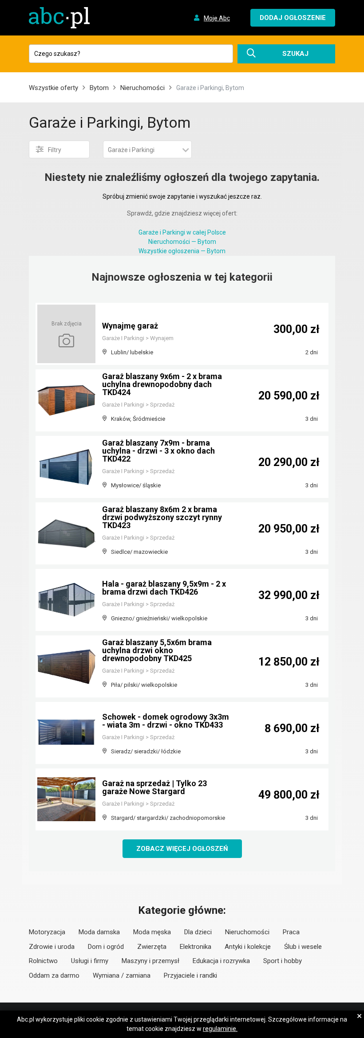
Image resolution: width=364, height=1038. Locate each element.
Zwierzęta (151, 947)
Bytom (99, 88)
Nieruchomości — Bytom (182, 241)
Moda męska (152, 932)
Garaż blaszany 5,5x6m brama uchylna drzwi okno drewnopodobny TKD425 (157, 650)
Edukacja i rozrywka (221, 961)
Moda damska (99, 932)
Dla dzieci (198, 932)
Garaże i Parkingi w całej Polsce (182, 232)
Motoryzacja (47, 932)
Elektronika (195, 947)
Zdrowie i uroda (52, 947)
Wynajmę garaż (130, 325)
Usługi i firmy (89, 961)
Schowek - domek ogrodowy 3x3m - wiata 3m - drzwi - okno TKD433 (165, 720)
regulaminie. (220, 1028)
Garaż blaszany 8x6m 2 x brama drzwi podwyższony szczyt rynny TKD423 (162, 517)
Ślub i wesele (303, 947)
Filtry (54, 149)
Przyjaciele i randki (190, 975)
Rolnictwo (43, 961)
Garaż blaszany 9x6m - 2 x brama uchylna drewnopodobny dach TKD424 (162, 384)
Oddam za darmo (54, 975)
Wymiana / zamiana (121, 975)
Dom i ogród (106, 947)
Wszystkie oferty (53, 88)
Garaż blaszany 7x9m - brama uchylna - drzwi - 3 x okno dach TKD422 (158, 450)
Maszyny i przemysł (150, 961)
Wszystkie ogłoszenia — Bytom (182, 251)
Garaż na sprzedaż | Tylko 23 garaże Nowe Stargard (154, 787)
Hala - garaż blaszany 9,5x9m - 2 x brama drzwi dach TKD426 (164, 587)
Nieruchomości (142, 88)
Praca (291, 932)
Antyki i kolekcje (248, 947)
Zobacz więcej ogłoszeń (182, 849)
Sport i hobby (282, 961)
